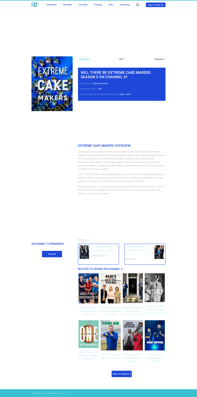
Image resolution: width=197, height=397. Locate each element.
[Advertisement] (98, 31)
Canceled (83, 4)
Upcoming (124, 4)
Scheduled (51, 4)
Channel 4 (84, 59)
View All (52, 254)
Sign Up (159, 5)
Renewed (67, 4)
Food (87, 240)
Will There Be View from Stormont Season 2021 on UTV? (137, 250)
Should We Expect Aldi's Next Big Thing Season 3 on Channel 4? (110, 311)
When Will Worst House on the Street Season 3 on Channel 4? (133, 358)
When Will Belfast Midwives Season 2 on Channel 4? (88, 311)
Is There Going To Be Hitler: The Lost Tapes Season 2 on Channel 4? (155, 309)
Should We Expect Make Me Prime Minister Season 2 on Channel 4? (132, 311)
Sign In (151, 5)
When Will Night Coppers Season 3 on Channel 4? (155, 358)
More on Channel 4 (122, 374)
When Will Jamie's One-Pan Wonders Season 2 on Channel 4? (89, 355)
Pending (98, 4)
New (111, 4)
